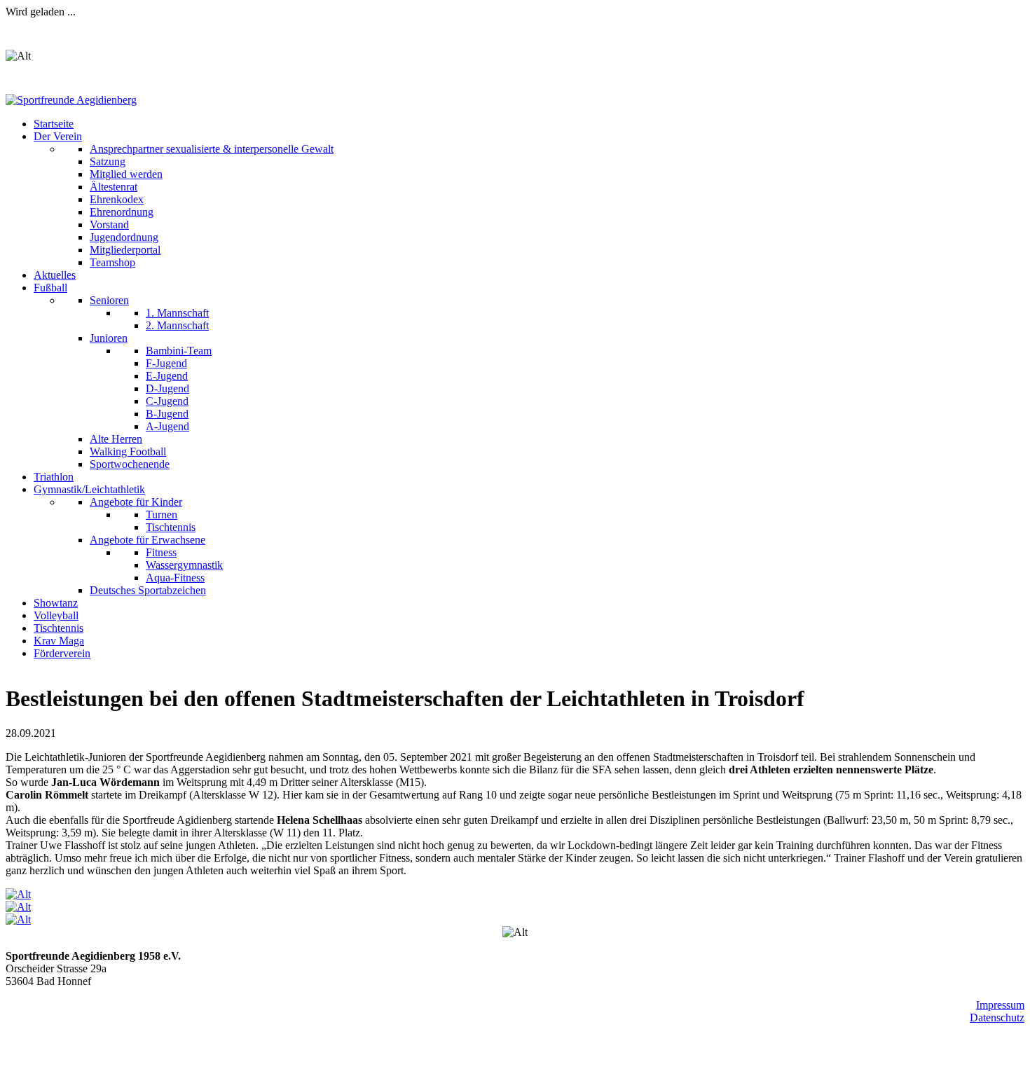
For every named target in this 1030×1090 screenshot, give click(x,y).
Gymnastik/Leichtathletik (89, 489)
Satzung (107, 161)
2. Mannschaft (177, 325)
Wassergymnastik (184, 565)
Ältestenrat (113, 187)
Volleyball (56, 615)
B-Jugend (167, 414)
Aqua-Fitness (175, 578)
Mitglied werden (126, 174)
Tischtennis (170, 527)
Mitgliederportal (125, 250)
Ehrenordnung (121, 212)
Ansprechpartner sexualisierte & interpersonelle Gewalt (212, 149)
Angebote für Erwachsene (147, 540)
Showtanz (56, 603)
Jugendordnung (124, 237)
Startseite (54, 124)
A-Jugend (167, 426)
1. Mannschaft (177, 313)
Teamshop (112, 262)
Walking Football (128, 451)
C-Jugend (167, 401)
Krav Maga (59, 641)
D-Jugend (167, 388)
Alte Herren (116, 439)
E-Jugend (167, 376)
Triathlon (54, 477)
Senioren (109, 300)
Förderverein (62, 653)
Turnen (161, 514)
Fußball (50, 288)
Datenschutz (997, 1017)
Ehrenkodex (117, 199)
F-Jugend (166, 363)
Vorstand (109, 224)
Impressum (1000, 1005)
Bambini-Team (179, 351)
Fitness (161, 552)
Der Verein (58, 136)
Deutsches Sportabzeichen (148, 590)
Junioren (109, 338)
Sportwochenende (130, 464)
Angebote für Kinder (136, 502)
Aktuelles (55, 275)
